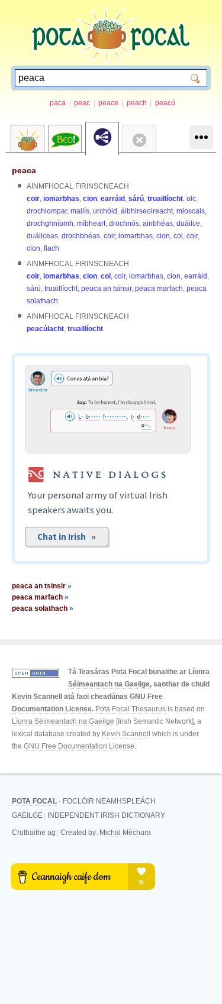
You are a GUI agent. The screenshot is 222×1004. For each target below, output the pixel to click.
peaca (24, 170)
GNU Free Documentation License (79, 746)
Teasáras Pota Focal (112, 672)
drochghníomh (50, 223)
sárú (136, 199)
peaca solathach (42, 608)
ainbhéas (158, 223)
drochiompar (47, 211)
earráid (113, 199)
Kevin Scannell (37, 696)
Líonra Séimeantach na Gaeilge (63, 721)
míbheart (91, 223)
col (178, 236)
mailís (79, 211)
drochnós (124, 223)
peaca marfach (159, 288)
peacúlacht (45, 329)
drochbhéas (81, 236)
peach (137, 103)
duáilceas (42, 236)
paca (58, 103)
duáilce (188, 223)
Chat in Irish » (66, 536)
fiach (51, 248)
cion (90, 199)
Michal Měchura (125, 832)
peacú (165, 103)
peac (82, 103)
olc (191, 199)
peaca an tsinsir (106, 288)
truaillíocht (165, 199)
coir (33, 199)
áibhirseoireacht (147, 211)
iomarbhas (61, 199)
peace (108, 103)
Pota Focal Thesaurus (130, 709)
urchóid (105, 211)
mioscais (190, 211)
